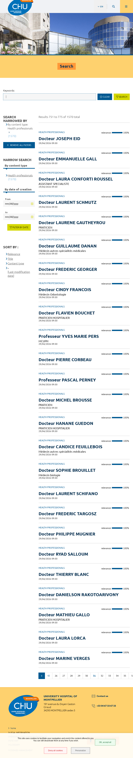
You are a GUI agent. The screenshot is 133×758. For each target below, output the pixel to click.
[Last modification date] (19, 273)
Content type (16, 263)
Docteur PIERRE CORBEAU (65, 359)
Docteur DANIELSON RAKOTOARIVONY (79, 594)
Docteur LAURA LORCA (62, 638)
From (8, 199)
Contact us (102, 696)
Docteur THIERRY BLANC (64, 574)
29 (79, 675)
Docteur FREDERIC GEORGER (68, 269)
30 (86, 675)
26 (56, 675)
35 (125, 675)
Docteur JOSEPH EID (59, 138)
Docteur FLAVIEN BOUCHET (67, 313)
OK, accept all (105, 742)
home (13, 728)
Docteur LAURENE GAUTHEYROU (72, 222)
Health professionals (20, 175)
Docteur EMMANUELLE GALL (68, 158)
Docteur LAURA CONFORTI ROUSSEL (76, 179)
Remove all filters (20, 145)
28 (71, 675)
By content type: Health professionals (20, 126)
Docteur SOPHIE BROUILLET (67, 470)
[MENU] (126, 6)
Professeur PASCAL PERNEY (67, 380)
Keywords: (9, 90)
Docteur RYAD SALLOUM (63, 554)
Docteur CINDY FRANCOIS (65, 289)
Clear (106, 97)
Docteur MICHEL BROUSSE (65, 400)
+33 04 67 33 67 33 (106, 705)
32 (102, 675)
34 (117, 675)
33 (109, 675)
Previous (41, 676)
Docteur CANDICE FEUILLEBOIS (70, 446)
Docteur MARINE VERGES (64, 658)
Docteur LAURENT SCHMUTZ (68, 202)
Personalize (80, 750)
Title (10, 258)
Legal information (20, 732)
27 (63, 675)
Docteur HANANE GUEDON (66, 423)
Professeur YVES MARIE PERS (69, 336)
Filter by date (20, 227)
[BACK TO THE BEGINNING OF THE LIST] (48, 676)
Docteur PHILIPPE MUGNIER (67, 534)
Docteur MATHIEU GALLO (64, 614)
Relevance (14, 254)
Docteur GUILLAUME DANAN (68, 246)
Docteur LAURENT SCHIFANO (68, 493)
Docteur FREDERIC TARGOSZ (68, 513)
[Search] (113, 6)
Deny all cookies (55, 750)
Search (123, 97)
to (6, 212)
